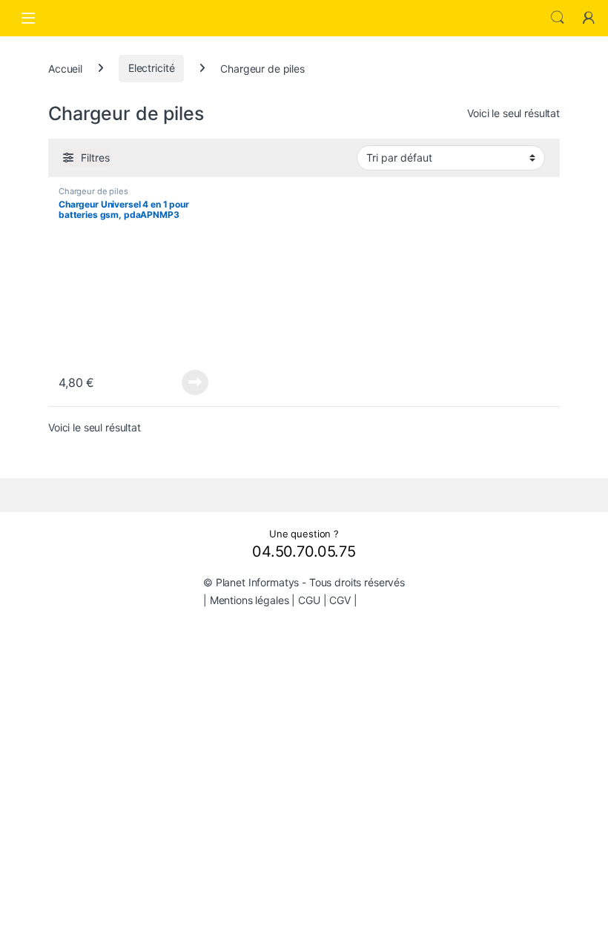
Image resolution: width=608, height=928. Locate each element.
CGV (340, 600)
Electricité (151, 68)
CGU (309, 600)
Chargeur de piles (93, 191)
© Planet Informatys (251, 582)
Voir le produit (191, 382)
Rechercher (557, 18)
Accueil (65, 68)
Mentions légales (249, 600)
